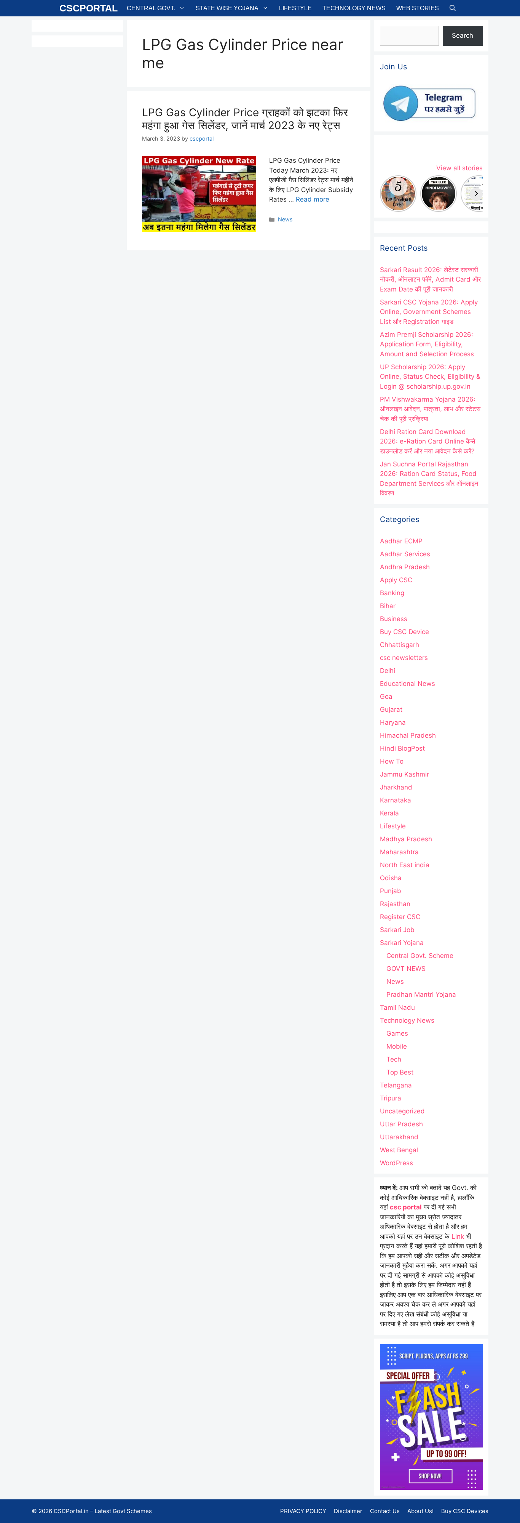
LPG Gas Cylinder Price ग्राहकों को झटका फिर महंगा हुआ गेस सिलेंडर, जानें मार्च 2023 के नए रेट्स (245, 119)
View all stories (459, 168)
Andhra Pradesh (405, 567)
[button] (452, 8)
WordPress (396, 1163)
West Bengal (399, 1150)
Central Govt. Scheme (419, 955)
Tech (393, 1059)
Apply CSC (396, 580)
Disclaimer (348, 1511)
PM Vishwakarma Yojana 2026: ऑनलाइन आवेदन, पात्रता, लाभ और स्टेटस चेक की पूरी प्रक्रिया (430, 409)
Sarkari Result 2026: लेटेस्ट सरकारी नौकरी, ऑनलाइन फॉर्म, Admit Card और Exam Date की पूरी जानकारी (430, 279)
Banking (392, 593)
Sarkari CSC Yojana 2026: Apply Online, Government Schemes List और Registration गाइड (429, 311)
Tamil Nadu (397, 1007)
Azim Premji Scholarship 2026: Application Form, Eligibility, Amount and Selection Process (427, 344)
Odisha (391, 878)
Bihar (388, 606)
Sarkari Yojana (402, 942)
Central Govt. (151, 8)
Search (462, 35)
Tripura (390, 1098)
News (285, 219)
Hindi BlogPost (402, 748)
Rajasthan (395, 904)
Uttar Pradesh (401, 1124)
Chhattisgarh (399, 645)
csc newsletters (404, 657)
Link (457, 1236)
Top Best (399, 1072)
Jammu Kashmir (404, 774)
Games (397, 1033)
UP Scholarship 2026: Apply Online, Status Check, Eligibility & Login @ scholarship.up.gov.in (430, 376)
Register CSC (400, 917)
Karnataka (395, 800)
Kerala (389, 813)
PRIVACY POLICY (303, 1511)
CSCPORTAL (88, 8)
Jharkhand (396, 787)
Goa (386, 696)
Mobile (396, 1046)
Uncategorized (402, 1111)
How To (392, 761)
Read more (312, 199)
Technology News (354, 8)
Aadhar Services (405, 554)
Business (393, 619)
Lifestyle (295, 8)
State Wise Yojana (227, 8)
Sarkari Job (397, 930)
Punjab (390, 891)
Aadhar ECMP (401, 541)
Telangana (396, 1085)
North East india (404, 865)
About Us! (420, 1511)
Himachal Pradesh (408, 735)
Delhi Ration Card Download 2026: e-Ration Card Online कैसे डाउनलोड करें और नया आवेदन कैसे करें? (427, 441)
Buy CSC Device (404, 632)
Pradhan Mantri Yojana (421, 994)
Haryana (393, 722)
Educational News (407, 683)
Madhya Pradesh (406, 839)
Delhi (387, 670)
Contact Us (385, 1511)
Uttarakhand (399, 1137)
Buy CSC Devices (464, 1511)
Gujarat (391, 709)
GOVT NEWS (406, 968)
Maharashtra (399, 852)
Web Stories (417, 8)
